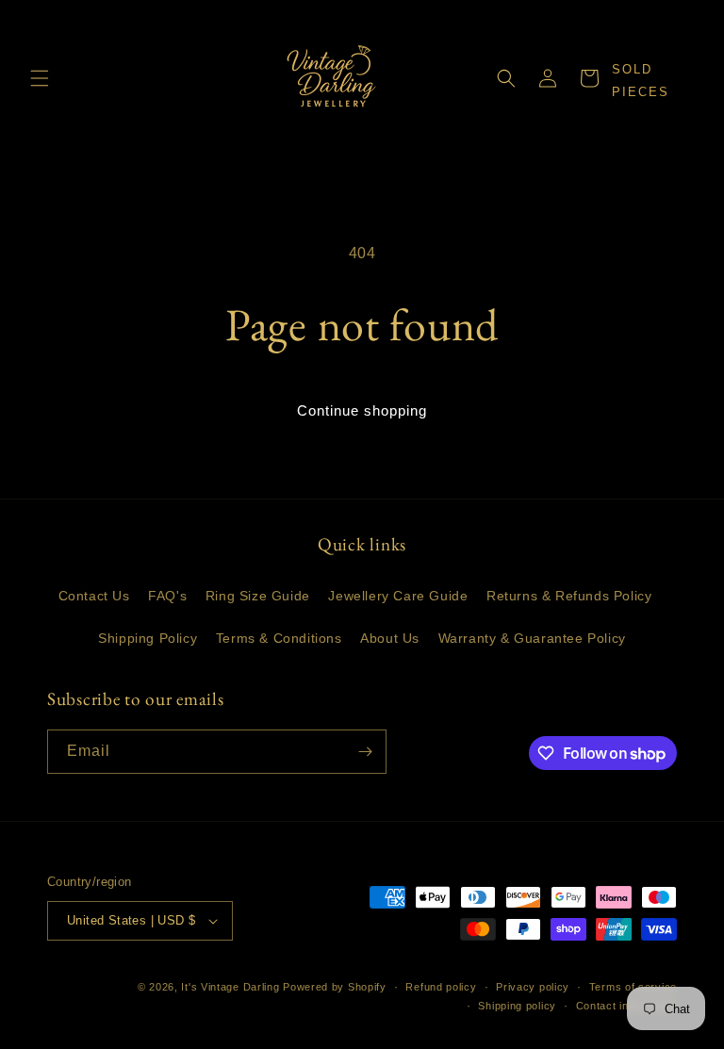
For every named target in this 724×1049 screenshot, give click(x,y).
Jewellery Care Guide (398, 595)
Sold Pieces (640, 80)
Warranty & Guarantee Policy (532, 638)
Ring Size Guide (258, 595)
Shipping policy (517, 1005)
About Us (390, 638)
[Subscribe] (365, 751)
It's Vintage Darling (230, 986)
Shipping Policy (147, 638)
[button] (39, 78)
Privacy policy (532, 986)
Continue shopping (362, 410)
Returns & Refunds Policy (568, 595)
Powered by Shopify (335, 986)
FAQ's (167, 595)
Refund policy (440, 986)
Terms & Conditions (279, 638)
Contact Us (94, 595)
